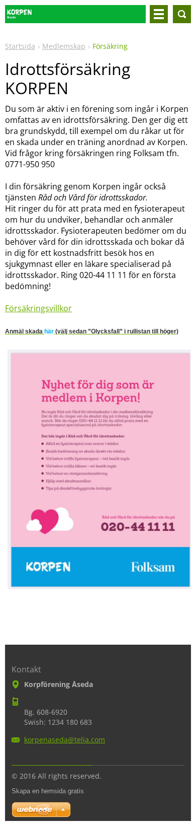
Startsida (20, 46)
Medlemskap (63, 46)
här (49, 331)
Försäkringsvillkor (38, 308)
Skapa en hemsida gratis (48, 791)
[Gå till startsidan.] (75, 18)
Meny (159, 14)
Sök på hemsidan (182, 14)
